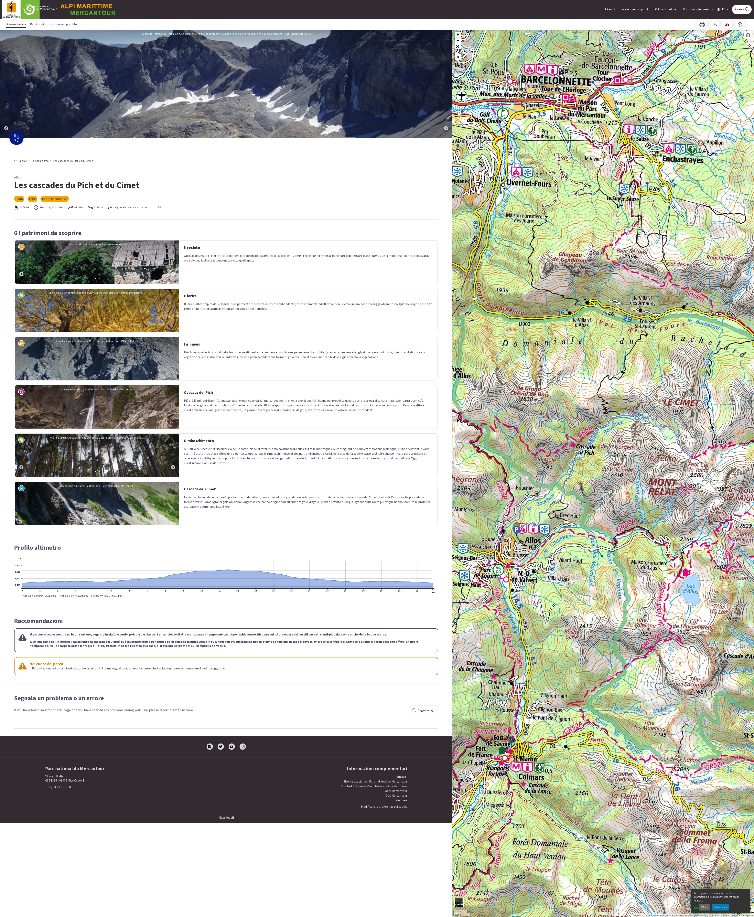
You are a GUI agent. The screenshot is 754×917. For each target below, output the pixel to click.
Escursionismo (40, 161)
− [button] (458, 40)
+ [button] (458, 34)
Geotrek (401, 800)
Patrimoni (37, 24)
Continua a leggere (696, 9)
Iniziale (23, 161)
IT (723, 9)
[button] (458, 46)
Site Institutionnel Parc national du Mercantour (375, 781)
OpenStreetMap (651, 915)
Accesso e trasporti (635, 9)
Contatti (401, 777)
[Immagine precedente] (6, 84)
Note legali (226, 818)
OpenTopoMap (699, 915)
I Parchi (610, 9)
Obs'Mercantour (396, 796)
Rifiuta (704, 907)
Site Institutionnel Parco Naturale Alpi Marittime (374, 786)
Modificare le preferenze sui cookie (384, 807)
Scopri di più (720, 907)
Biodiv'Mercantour (394, 791)
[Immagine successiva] (446, 84)
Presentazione (16, 24)
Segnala (423, 710)
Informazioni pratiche (62, 24)
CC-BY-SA (713, 915)
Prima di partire (665, 9)
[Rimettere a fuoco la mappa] (458, 57)
